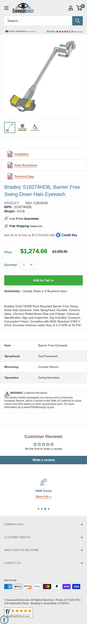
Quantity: (11, 264)
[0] (79, 8)
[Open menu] (6, 8)
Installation (21, 154)
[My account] (71, 8)
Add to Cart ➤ (43, 280)
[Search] (77, 20)
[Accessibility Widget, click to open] (4, 620)
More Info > (43, 496)
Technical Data (24, 176)
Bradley (11, 203)
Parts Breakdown (25, 165)
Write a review (44, 460)
